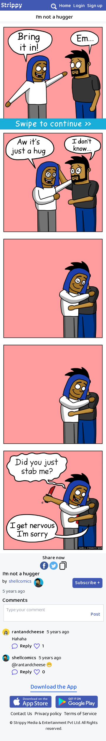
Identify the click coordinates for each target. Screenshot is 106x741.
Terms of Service (80, 713)
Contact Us (21, 713)
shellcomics (20, 581)
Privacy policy (48, 713)
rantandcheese (28, 632)
